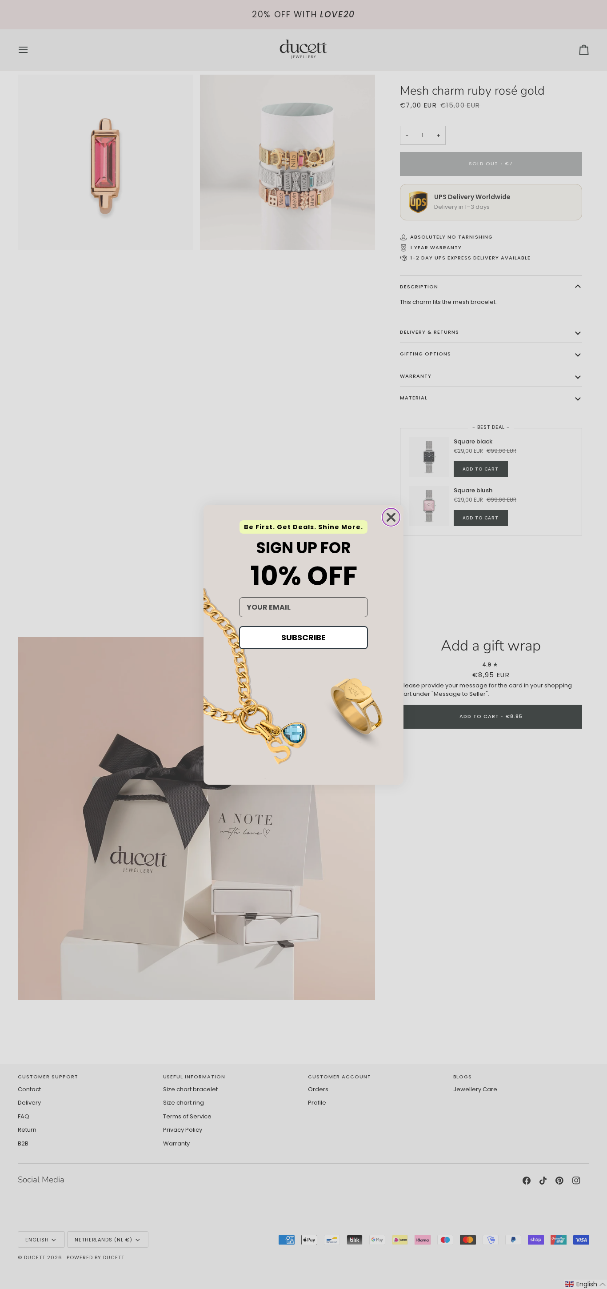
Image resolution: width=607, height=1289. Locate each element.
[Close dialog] (391, 517)
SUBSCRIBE (303, 637)
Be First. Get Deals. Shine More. (303, 527)
